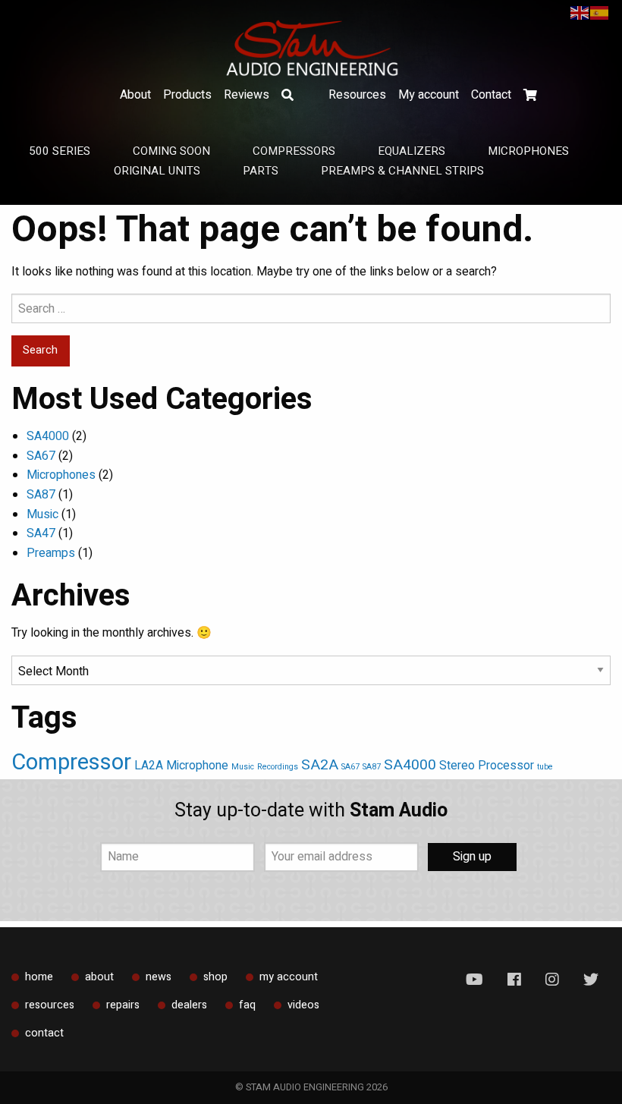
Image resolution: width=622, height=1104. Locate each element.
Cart (530, 95)
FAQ (247, 1005)
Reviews (246, 95)
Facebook (514, 979)
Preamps (51, 553)
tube (545, 766)
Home (39, 977)
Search (287, 95)
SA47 (41, 533)
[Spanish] (600, 12)
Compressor (71, 762)
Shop (215, 977)
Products (187, 95)
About (135, 95)
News (158, 977)
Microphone (197, 765)
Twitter (591, 979)
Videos (303, 1005)
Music (42, 514)
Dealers (189, 1005)
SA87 (41, 495)
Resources (357, 95)
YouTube (474, 979)
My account (428, 95)
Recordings (277, 766)
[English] (580, 12)
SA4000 (48, 436)
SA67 (41, 456)
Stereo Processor (486, 765)
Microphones (61, 475)
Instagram (552, 979)
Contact (491, 95)
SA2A (319, 764)
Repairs (123, 1005)
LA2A (148, 765)
